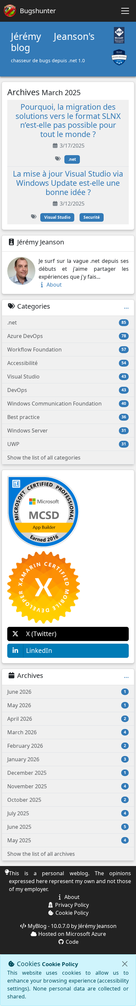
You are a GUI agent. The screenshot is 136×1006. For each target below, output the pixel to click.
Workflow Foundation (66, 349)
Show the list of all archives (41, 853)
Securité (92, 217)
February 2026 (66, 745)
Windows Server (66, 430)
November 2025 (66, 786)
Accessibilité (66, 363)
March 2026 (66, 732)
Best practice (66, 417)
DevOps (66, 390)
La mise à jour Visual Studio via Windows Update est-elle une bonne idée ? (68, 182)
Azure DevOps (66, 336)
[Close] (125, 964)
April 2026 (66, 718)
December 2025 (66, 772)
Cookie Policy (71, 912)
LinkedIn (39, 650)
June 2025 (66, 826)
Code (71, 941)
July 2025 (66, 813)
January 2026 (66, 759)
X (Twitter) (41, 633)
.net (72, 159)
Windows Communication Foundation (66, 403)
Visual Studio (57, 217)
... (126, 306)
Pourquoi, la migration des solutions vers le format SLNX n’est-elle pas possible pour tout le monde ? (68, 120)
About (53, 284)
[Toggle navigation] (125, 10)
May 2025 (66, 840)
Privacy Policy (71, 904)
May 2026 (66, 705)
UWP (66, 444)
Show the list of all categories (44, 457)
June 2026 (66, 691)
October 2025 (66, 799)
